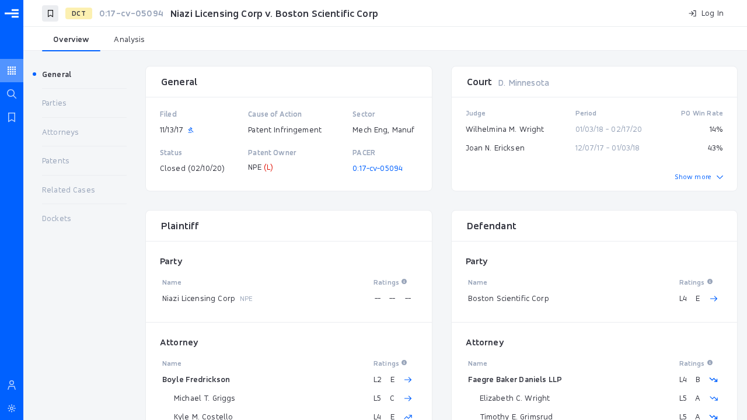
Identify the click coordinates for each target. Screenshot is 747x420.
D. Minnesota (523, 82)
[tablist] (385, 39)
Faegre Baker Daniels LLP (515, 379)
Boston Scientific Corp (508, 298)
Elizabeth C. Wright (515, 397)
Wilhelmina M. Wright (505, 129)
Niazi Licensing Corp (198, 298)
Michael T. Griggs (205, 397)
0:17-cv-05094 (377, 168)
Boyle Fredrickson (196, 379)
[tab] (71, 39)
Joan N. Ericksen (495, 147)
